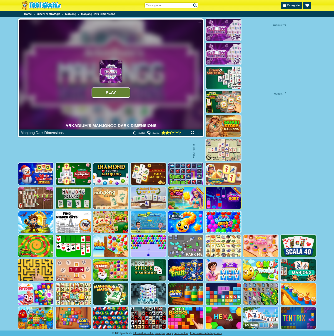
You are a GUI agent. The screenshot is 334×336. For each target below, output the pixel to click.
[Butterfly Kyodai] (261, 294)
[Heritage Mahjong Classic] (148, 173)
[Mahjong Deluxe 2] (73, 198)
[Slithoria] (186, 222)
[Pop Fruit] (186, 270)
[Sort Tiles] (73, 317)
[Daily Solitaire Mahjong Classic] (73, 173)
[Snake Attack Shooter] (36, 245)
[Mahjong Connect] (73, 294)
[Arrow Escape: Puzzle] (36, 270)
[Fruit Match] (111, 245)
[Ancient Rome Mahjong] (148, 198)
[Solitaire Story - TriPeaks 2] (261, 317)
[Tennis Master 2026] (148, 222)
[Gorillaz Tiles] (148, 317)
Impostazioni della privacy (206, 333)
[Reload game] (192, 132)
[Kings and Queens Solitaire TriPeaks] (223, 270)
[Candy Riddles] (261, 270)
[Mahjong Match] (111, 294)
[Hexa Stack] (223, 317)
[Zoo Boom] (36, 317)
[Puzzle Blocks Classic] (186, 317)
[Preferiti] (307, 5)
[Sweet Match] (261, 245)
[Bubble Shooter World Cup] (111, 317)
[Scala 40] (298, 245)
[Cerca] (195, 5)
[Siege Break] (36, 222)
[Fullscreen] (199, 132)
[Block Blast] (223, 294)
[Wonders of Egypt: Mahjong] (223, 173)
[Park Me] (186, 245)
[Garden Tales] (111, 270)
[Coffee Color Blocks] (298, 294)
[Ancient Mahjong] (223, 150)
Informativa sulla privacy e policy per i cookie (160, 333)
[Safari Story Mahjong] (223, 125)
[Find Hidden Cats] (73, 222)
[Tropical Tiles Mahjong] (186, 198)
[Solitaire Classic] (73, 245)
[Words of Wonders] (73, 270)
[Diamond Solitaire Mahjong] (111, 173)
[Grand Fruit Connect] (111, 222)
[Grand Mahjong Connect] (223, 101)
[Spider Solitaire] (148, 270)
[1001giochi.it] (42, 5)
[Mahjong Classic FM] (36, 198)
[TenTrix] (298, 317)
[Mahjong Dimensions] (148, 294)
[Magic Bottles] (186, 294)
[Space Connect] (186, 173)
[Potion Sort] (223, 198)
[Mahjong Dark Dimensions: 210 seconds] (223, 53)
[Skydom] (36, 294)
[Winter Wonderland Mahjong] (36, 173)
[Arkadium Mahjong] (298, 270)
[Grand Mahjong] (223, 77)
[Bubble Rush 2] (223, 222)
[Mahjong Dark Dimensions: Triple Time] (223, 29)
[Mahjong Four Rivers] (111, 198)
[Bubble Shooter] (148, 245)
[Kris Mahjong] (223, 245)
